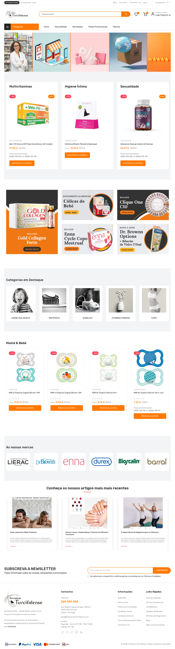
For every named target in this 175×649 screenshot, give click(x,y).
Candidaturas (151, 607)
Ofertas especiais (153, 598)
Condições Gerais (125, 611)
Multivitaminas (15, 141)
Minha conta (123, 602)
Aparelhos (87, 318)
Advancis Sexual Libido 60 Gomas (136, 144)
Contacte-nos (135, 2)
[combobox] (80, 14)
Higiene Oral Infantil (21, 318)
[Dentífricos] (54, 300)
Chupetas (13, 390)
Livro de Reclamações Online (129, 620)
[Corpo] (154, 300)
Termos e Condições (152, 576)
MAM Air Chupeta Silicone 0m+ (104, 393)
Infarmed (12, 627)
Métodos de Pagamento (156, 616)
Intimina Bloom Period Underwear (81, 144)
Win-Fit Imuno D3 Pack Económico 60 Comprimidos (33, 144)
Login (158, 15)
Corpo (154, 318)
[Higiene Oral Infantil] (21, 300)
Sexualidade (126, 141)
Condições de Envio (126, 616)
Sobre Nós (123, 2)
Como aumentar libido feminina (23, 532)
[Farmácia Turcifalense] (16, 14)
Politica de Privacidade (127, 607)
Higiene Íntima (71, 141)
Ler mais (14, 546)
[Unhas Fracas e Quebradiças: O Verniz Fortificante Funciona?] (87, 512)
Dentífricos (54, 318)
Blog (114, 2)
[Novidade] (87, 52)
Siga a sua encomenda (155, 625)
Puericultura (140, 390)
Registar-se (166, 15)
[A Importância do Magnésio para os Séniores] (143, 512)
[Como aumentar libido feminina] (32, 512)
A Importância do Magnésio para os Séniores (140, 532)
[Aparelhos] (87, 300)
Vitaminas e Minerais (121, 318)
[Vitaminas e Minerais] (121, 300)
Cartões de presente (154, 602)
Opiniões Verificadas (154, 611)
